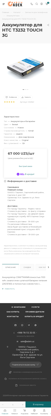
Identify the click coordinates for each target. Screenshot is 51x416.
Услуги (35, 307)
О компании (19, 307)
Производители (35, 312)
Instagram (22, 325)
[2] (7, 102)
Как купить (13, 312)
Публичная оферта (27, 385)
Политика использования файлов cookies (28, 379)
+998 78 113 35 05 (26, 333)
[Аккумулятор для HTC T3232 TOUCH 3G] (25, 67)
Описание (10, 267)
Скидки (27, 267)
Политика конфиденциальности (27, 372)
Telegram (29, 325)
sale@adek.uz (27, 341)
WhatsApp (35, 325)
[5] (14, 102)
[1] (5, 102)
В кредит (29, 174)
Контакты (13, 316)
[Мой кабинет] (41, 4)
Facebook (15, 325)
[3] (9, 102)
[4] (11, 102)
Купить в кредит (34, 316)
